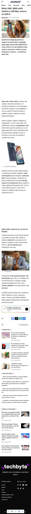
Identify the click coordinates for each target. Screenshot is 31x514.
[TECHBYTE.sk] (15, 2)
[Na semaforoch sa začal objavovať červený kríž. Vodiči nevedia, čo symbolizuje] (6, 346)
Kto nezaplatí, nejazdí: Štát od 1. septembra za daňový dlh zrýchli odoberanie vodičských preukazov (15, 383)
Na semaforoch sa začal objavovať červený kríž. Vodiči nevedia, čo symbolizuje (19, 345)
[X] (20, 485)
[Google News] (26, 485)
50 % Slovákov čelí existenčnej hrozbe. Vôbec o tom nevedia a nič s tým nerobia (10, 447)
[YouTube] (23, 485)
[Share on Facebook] (8, 511)
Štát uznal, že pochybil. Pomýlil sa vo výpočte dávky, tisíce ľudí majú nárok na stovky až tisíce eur (15, 390)
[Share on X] (12, 511)
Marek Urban (5, 17)
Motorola (13, 40)
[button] (3, 1)
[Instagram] (18, 488)
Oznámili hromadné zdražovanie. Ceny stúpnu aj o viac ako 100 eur (19, 365)
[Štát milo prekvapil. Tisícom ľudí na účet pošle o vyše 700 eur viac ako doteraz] (25, 425)
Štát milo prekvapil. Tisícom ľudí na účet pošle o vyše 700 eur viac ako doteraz (10, 426)
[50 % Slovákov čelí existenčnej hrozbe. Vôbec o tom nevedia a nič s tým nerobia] (25, 447)
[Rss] (23, 488)
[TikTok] (21, 488)
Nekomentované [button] (24, 324)
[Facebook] (18, 485)
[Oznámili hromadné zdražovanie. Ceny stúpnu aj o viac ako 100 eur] (6, 366)
